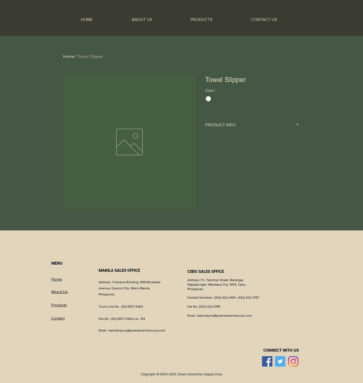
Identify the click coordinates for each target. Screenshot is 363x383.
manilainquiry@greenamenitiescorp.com (136, 330)
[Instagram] (293, 361)
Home (68, 56)
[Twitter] (280, 361)
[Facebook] (267, 361)
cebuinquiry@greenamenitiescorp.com (224, 315)
